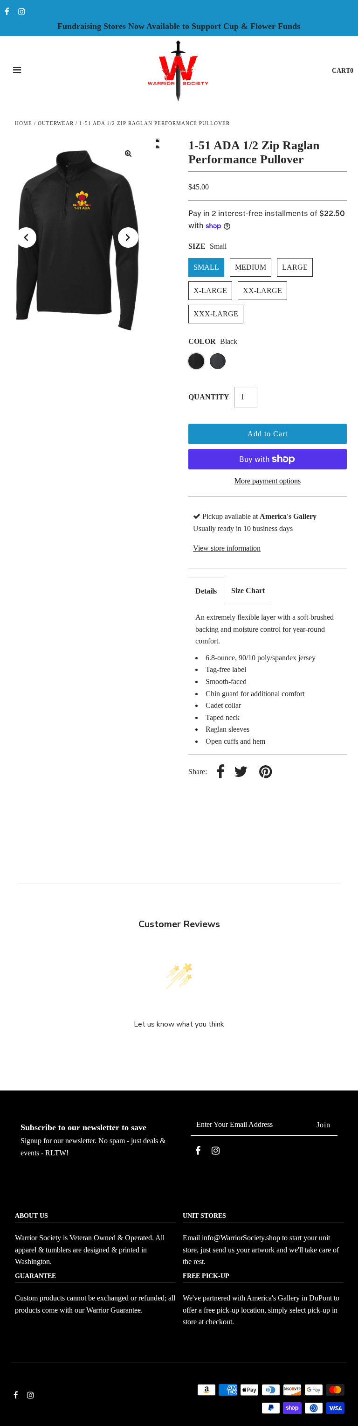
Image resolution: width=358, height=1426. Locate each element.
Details (206, 591)
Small (206, 267)
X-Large (210, 290)
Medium (250, 267)
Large (295, 267)
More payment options (267, 481)
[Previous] (26, 237)
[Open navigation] (17, 71)
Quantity (208, 397)
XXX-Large (215, 314)
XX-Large (262, 290)
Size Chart (248, 590)
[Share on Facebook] (220, 772)
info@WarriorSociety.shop (241, 1238)
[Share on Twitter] (241, 772)
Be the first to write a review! (179, 1049)
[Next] (128, 237)
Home (23, 123)
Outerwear (56, 123)
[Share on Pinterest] (265, 772)
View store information (227, 548)
